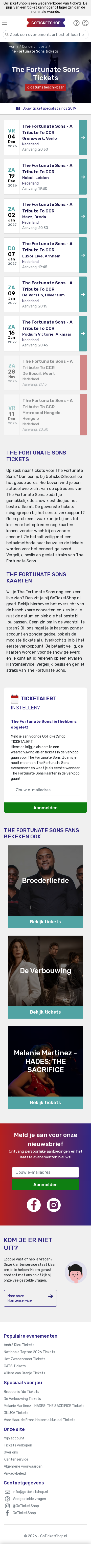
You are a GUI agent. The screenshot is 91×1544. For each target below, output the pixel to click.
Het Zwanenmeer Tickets (25, 1359)
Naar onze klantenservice (20, 1298)
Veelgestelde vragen (29, 1499)
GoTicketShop (24, 1513)
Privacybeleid (15, 1473)
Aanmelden (45, 807)
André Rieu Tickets (19, 1345)
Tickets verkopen (18, 1445)
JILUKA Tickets (16, 1413)
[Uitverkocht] (83, 373)
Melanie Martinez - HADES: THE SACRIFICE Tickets (44, 1406)
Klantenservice (16, 1459)
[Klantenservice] (76, 23)
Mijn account (14, 1438)
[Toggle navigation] (10, 23)
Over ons (11, 1452)
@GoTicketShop (26, 1506)
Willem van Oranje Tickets (24, 1373)
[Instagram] (54, 1205)
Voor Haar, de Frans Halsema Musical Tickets (39, 1420)
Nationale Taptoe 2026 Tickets (29, 1352)
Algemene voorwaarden (23, 1466)
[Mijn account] (85, 23)
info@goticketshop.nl (30, 1492)
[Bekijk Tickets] (83, 137)
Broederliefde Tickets (21, 1392)
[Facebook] (34, 1205)
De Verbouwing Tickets (22, 1399)
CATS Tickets (15, 1366)
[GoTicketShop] (46, 22)
